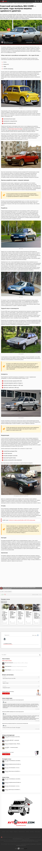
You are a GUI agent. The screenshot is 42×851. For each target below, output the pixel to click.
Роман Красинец (8, 666)
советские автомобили (7, 591)
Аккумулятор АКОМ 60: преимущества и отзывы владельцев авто (13, 711)
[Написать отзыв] (35, 1)
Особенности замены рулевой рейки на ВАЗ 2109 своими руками (22, 520)
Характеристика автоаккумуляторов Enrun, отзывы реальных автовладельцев (15, 723)
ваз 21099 (1, 591)
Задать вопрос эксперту (7, 660)
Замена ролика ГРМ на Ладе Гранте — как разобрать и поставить (12, 614)
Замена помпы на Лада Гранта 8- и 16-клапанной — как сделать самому (20, 615)
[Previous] (2, 614)
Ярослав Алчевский (9, 662)
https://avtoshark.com (17, 838)
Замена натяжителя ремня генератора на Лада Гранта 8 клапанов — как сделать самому (4, 615)
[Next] (39, 614)
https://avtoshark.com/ (7, 588)
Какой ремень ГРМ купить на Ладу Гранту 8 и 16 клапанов (28, 614)
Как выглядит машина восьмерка (15, 128)
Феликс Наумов (8, 669)
